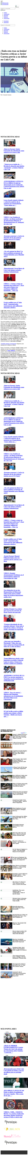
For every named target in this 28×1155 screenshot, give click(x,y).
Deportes (6, 15)
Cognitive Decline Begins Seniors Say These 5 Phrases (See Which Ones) (20, 752)
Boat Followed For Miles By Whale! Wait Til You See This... (20, 818)
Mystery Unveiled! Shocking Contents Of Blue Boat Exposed (19, 940)
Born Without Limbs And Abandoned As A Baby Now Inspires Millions (20, 777)
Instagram (6, 22)
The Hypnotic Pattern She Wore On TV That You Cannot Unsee (19, 965)
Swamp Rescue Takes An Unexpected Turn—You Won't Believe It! (20, 916)
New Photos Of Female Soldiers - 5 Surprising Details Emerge (19, 867)
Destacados (6, 18)
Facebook (6, 21)
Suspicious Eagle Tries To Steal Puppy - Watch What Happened (20, 801)
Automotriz (6, 14)
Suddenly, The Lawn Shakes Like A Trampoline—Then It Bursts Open (19, 892)
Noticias (6, 17)
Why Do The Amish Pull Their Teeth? (19, 923)
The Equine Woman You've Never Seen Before (18, 826)
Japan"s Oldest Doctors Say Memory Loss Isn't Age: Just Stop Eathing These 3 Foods (20, 736)
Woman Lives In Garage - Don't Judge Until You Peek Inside (20, 900)
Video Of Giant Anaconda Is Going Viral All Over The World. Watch (20, 785)
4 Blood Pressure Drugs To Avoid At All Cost (20, 743)
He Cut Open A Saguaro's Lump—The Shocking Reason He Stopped (20, 850)
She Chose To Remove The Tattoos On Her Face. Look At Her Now (19, 883)
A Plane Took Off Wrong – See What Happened (20, 768)
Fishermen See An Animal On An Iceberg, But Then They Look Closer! (20, 793)
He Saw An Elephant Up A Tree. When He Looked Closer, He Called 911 (20, 859)
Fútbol (5, 12)
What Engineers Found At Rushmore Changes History (19, 809)
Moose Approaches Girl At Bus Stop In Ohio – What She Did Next (20, 932)
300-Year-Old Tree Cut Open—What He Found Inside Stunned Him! (19, 834)
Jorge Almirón (11, 350)
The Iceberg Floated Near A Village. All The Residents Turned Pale (19, 957)
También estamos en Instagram (8, 343)
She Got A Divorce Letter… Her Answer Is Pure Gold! (19, 842)
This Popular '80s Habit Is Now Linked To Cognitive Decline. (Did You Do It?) (20, 760)
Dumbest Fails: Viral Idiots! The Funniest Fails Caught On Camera (20, 949)
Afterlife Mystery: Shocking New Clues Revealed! (18, 908)
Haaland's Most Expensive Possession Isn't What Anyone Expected (19, 974)
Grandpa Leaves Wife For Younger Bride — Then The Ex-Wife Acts (20, 875)
